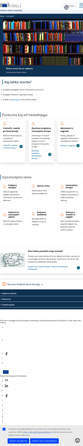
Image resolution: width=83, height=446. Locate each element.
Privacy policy (9, 420)
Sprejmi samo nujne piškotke (44, 441)
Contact (7, 410)
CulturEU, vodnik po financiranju (11, 129)
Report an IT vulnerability (14, 414)
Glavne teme (43, 186)
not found (10, 16)
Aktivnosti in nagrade (66, 129)
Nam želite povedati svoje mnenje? (45, 251)
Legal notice (8, 422)
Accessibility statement (13, 328)
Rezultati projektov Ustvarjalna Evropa (41, 129)
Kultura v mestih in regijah (70, 214)
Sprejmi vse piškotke (18, 441)
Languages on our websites (14, 416)
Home (2, 16)
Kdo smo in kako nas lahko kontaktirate (19, 340)
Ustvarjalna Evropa (71, 186)
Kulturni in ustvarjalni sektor (13, 214)
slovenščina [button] (70, 6)
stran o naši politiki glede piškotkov (37, 432)
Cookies (7, 418)
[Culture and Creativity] (11, 5)
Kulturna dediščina (42, 213)
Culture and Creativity (17, 314)
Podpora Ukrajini (12, 186)
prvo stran (15, 99)
